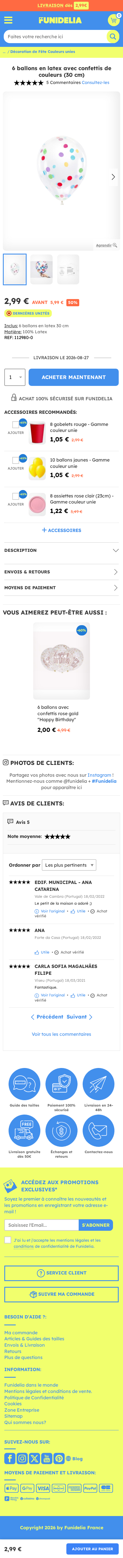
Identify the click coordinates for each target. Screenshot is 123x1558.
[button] (113, 177)
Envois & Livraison (24, 1345)
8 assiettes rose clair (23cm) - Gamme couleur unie (82, 499)
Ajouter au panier (92, 1548)
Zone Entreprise (21, 1410)
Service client (65, 1273)
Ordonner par (24, 865)
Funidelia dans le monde (31, 1385)
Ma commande (20, 1332)
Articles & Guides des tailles (34, 1338)
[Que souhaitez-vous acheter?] (8, 20)
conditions (24, 1246)
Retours (12, 1351)
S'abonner (96, 1225)
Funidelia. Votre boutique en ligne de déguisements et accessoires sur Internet (60, 20)
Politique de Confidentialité (34, 1397)
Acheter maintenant (74, 377)
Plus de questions (23, 1357)
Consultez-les (95, 82)
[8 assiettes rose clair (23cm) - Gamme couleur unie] (37, 504)
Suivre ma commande (65, 1294)
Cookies (13, 1403)
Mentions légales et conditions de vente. (48, 1391)
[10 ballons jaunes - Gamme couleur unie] (37, 468)
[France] (9, 1459)
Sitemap (13, 1416)
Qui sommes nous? (25, 1422)
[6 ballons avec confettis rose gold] (61, 661)
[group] (15, 269)
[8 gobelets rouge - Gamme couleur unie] (37, 433)
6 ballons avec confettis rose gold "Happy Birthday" (57, 713)
